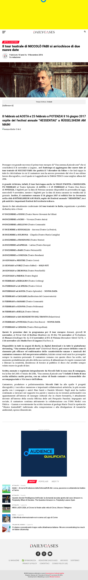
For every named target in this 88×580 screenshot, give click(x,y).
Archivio (64, 560)
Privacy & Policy (30, 564)
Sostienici (75, 560)
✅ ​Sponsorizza (29, 560)
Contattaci (44, 564)
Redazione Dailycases (48, 560)
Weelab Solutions (55, 577)
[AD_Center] (44, 29)
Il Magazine (14, 560)
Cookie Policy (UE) (60, 564)
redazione (16, 57)
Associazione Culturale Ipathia (55, 573)
